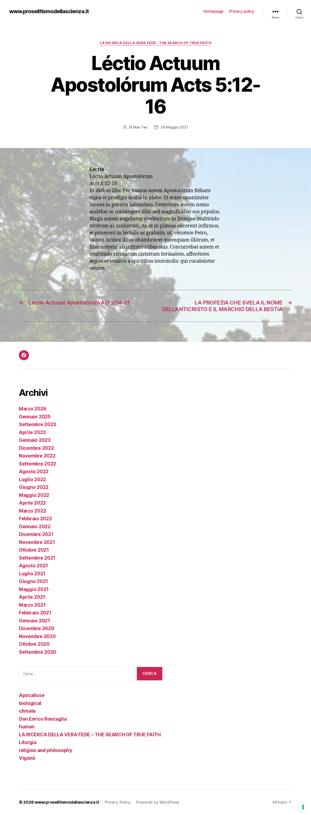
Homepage (213, 11)
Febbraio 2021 (35, 613)
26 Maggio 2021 (174, 127)
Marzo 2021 (32, 605)
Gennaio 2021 (34, 621)
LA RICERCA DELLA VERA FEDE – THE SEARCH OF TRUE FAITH (90, 734)
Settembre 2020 (37, 652)
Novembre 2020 (37, 636)
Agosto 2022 (33, 471)
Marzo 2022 (32, 511)
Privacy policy (241, 11)
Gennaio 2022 (35, 526)
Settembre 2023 (37, 424)
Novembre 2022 (37, 456)
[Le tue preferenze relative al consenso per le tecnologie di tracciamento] (303, 807)
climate (27, 711)
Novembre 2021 (37, 542)
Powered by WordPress (157, 802)
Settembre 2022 (37, 464)
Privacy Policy (117, 802)
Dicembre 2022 (36, 448)
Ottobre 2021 (34, 550)
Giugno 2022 (33, 487)
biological (30, 703)
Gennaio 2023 (35, 440)
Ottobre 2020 (34, 644)
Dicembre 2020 (36, 628)
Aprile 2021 (32, 597)
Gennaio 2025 (35, 417)
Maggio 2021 (34, 589)
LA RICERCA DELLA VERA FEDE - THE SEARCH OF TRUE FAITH (155, 43)
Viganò (27, 758)
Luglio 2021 (32, 573)
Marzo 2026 (32, 409)
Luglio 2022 (32, 479)
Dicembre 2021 (36, 534)
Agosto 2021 (33, 565)
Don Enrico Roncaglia (43, 719)
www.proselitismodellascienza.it (49, 11)
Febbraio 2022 (35, 518)
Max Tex (140, 127)
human (26, 726)
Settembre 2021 (37, 558)
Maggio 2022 (34, 495)
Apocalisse (31, 695)
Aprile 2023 (32, 432)
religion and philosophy (45, 750)
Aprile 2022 (32, 503)
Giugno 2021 (33, 581)
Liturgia (27, 742)
